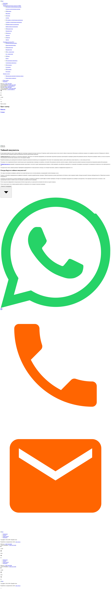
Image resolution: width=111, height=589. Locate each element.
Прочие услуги (6, 73)
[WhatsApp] (55, 307)
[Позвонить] (55, 420)
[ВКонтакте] (1, 90)
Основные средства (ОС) (8, 42)
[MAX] (1, 309)
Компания (5, 3)
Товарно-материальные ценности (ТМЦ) (12, 5)
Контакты (5, 81)
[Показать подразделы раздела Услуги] (6, 4)
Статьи (3, 112)
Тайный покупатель (5, 164)
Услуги (4, 4)
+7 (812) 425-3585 (12, 84)
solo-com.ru (18, 541)
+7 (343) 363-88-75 (11, 86)
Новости (3, 109)
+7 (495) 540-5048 (8, 83)
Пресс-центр (6, 80)
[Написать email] (55, 530)
